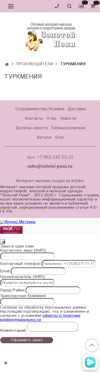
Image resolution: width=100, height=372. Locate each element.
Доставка (77, 109)
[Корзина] (93, 6)
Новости (68, 118)
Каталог (44, 137)
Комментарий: (13, 331)
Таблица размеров (68, 128)
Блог (59, 137)
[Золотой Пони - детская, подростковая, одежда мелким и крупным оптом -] (50, 35)
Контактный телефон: (21, 264)
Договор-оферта (32, 128)
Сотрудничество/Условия (39, 109)
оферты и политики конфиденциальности (40, 318)
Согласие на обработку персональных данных (43, 308)
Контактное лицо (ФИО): (23, 251)
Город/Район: (13, 290)
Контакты (34, 118)
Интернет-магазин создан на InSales (50, 181)
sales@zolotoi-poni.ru (50, 166)
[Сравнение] (81, 6)
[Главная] (7, 65)
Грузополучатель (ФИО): (23, 277)
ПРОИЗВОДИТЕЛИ (34, 64)
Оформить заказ (26, 340)
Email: (5, 271)
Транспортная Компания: (23, 296)
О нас (51, 118)
